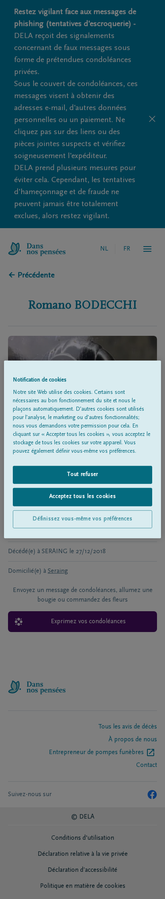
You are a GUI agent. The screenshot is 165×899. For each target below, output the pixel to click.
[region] (82, 449)
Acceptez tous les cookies (82, 497)
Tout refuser (82, 474)
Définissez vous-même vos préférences (82, 519)
